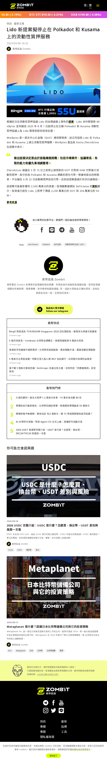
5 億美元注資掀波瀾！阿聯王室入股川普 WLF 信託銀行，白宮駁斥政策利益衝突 (50, 358)
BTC (10, 650)
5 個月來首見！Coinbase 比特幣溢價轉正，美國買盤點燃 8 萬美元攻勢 (46, 340)
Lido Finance (33, 244)
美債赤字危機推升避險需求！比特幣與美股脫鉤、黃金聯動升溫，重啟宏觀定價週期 (52, 349)
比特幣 (39, 650)
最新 (64, 721)
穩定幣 (28, 550)
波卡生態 (57, 244)
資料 (94, 186)
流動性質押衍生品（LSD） (75, 244)
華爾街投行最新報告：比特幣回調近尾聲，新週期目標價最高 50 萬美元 (53, 405)
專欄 (43, 727)
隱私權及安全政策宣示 (80, 749)
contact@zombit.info (47, 674)
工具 (64, 732)
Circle (10, 550)
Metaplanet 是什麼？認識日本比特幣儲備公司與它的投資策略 (47, 627)
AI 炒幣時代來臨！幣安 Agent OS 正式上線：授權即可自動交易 (49, 421)
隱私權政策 (47, 737)
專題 (43, 732)
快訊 (9, 23)
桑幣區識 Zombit (22, 48)
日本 (31, 650)
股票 (61, 650)
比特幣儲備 (51, 650)
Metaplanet (20, 650)
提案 (71, 121)
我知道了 (53, 755)
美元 (37, 550)
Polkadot (46, 244)
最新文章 (19, 23)
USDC (19, 550)
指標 (64, 727)
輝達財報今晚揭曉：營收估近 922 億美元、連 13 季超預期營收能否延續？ (54, 413)
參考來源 (12, 202)
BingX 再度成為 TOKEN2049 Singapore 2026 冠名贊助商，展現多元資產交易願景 (53, 331)
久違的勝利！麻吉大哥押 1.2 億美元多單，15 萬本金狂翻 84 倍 (49, 397)
